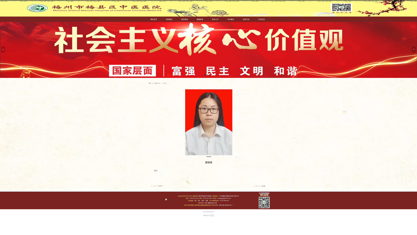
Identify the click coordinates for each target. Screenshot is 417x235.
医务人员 (157, 83)
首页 (150, 83)
